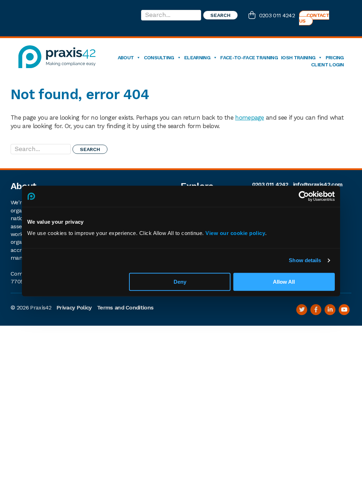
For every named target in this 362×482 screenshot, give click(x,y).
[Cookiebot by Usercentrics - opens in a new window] (304, 196)
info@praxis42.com (317, 184)
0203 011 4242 (277, 15)
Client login (327, 64)
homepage (249, 117)
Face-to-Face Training (249, 57)
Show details (305, 260)
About (126, 57)
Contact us (314, 18)
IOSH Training (298, 57)
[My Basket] (254, 16)
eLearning (197, 57)
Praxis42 (41, 307)
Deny (180, 282)
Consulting (159, 57)
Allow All (284, 282)
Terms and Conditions (125, 307)
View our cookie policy (235, 233)
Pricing (335, 57)
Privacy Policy (74, 307)
